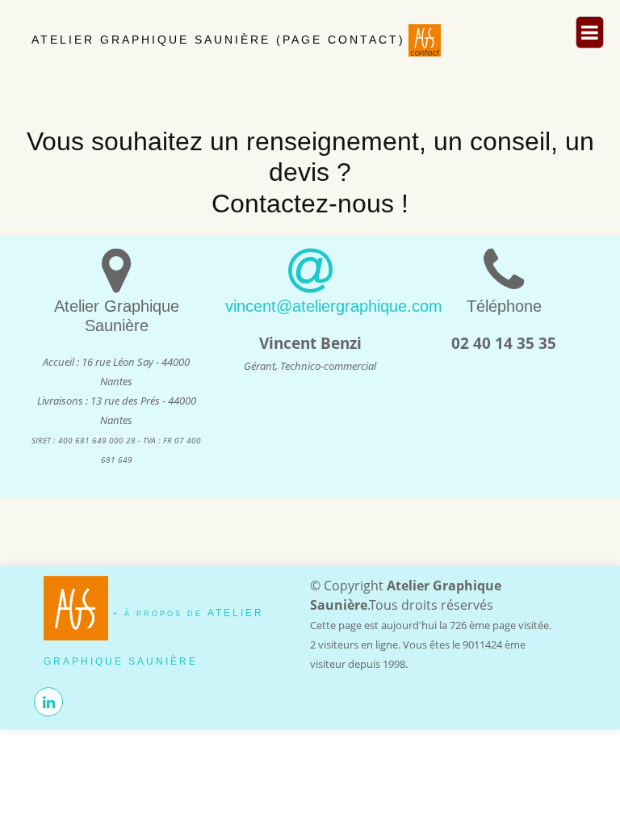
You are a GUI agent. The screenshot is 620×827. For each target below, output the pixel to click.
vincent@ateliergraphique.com (333, 306)
